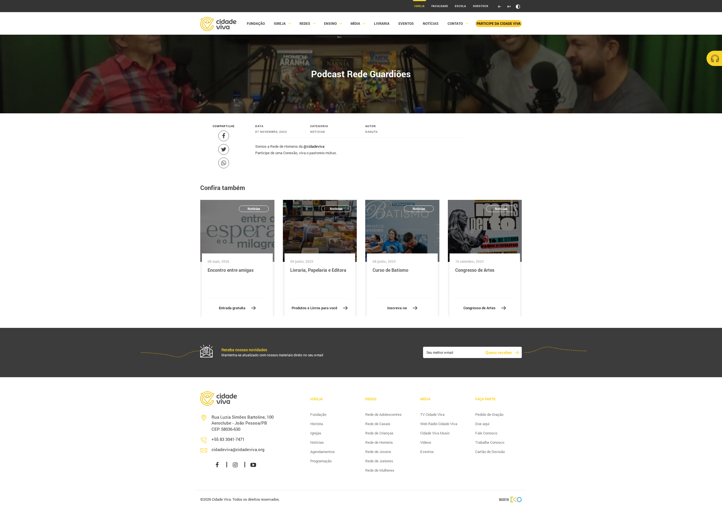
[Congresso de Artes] (485, 231)
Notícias (431, 23)
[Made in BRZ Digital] (510, 499)
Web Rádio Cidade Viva (438, 423)
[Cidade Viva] (218, 23)
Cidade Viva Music (435, 433)
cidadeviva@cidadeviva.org (238, 449)
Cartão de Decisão (490, 451)
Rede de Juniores (379, 460)
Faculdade (440, 6)
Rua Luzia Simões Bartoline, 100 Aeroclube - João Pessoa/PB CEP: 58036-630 (243, 423)
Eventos (406, 23)
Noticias (254, 208)
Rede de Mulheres (379, 470)
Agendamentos (322, 451)
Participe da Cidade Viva (499, 23)
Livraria (381, 23)
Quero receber (498, 352)
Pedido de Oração (489, 414)
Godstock (480, 6)
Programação (321, 460)
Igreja (419, 6)
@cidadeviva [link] (313, 146)
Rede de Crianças (379, 433)
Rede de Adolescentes (383, 414)
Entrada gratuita (232, 307)
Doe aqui (482, 423)
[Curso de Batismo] (402, 231)
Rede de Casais (377, 423)
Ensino (330, 23)
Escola (460, 6)
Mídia (355, 23)
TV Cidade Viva (432, 414)
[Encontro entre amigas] (237, 231)
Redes (305, 23)
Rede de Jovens (378, 451)
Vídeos (425, 442)
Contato (455, 23)
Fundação (256, 23)
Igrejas (315, 433)
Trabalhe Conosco (489, 442)
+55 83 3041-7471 (228, 439)
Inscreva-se (397, 307)
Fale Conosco (486, 433)
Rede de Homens (379, 442)
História (316, 423)
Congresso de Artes (479, 307)
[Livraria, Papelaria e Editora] (320, 231)
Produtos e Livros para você (314, 307)
